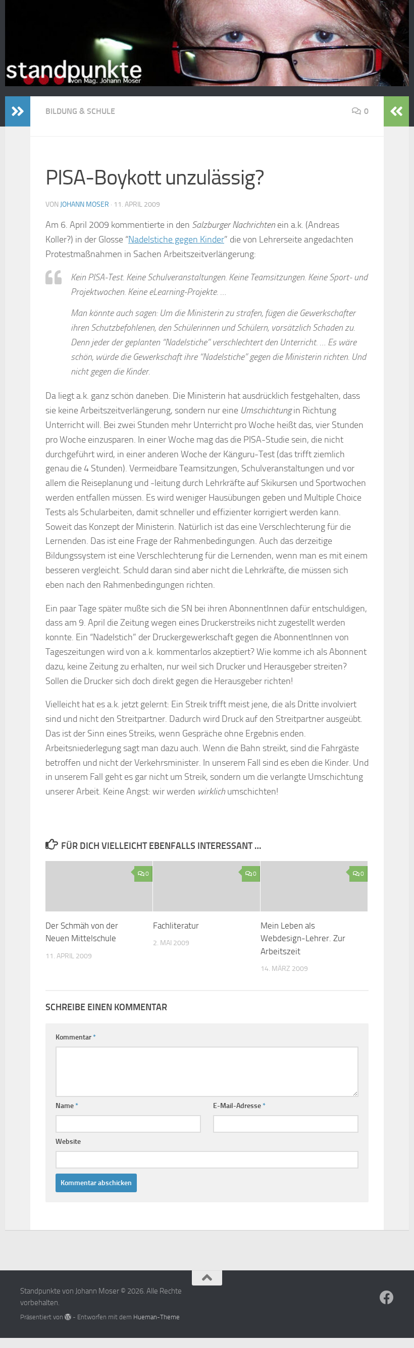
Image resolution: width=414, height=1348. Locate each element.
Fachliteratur (176, 926)
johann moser (84, 204)
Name (67, 1105)
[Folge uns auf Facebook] (387, 1298)
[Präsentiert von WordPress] (68, 1317)
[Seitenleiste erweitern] (17, 111)
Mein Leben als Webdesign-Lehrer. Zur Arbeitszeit (303, 938)
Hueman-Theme (156, 1317)
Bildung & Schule (80, 111)
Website (68, 1141)
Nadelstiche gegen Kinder (176, 239)
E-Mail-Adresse (239, 1105)
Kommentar (76, 1037)
